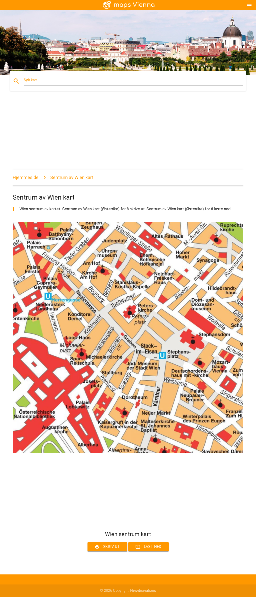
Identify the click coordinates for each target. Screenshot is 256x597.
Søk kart (31, 80)
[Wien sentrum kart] (128, 452)
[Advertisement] (128, 134)
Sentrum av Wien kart (72, 177)
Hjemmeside (25, 177)
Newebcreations (143, 590)
